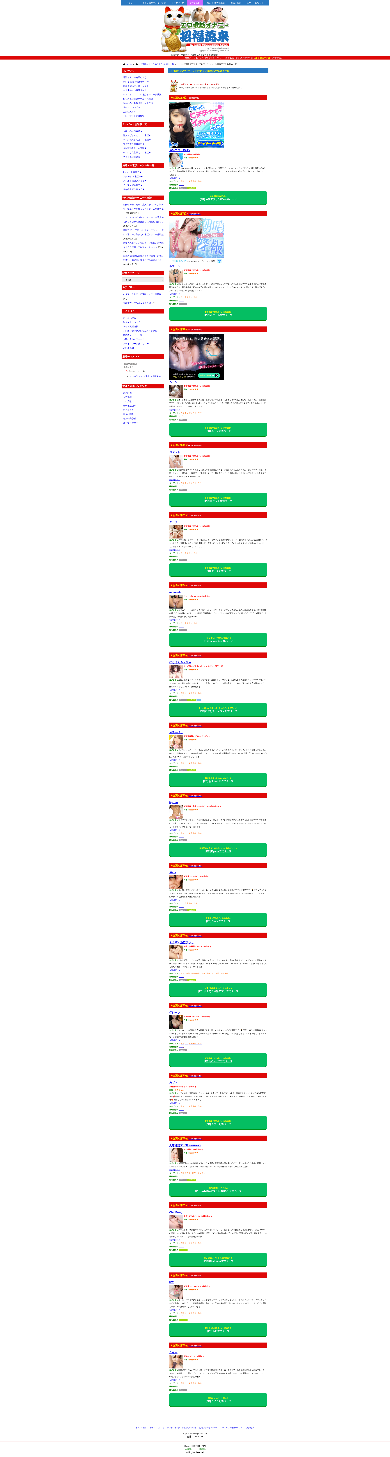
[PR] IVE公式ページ (218, 1329)
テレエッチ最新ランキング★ (152, 3)
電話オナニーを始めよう (135, 77)
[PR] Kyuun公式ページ (218, 850)
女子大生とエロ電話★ (133, 144)
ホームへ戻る (129, 318)
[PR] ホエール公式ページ (218, 313)
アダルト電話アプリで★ (135, 180)
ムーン (173, 382)
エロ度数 (127, 401)
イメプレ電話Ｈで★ (132, 185)
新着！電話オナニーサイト (136, 86)
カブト (173, 1082)
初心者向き (128, 410)
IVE (171, 1282)
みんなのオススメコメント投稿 (138, 103)
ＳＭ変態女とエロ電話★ (135, 148)
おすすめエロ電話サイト (135, 90)
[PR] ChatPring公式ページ (218, 1259)
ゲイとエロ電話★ (131, 157)
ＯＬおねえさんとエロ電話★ (137, 139)
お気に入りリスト (131, 111)
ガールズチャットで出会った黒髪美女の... (146, 376)
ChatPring (175, 1212)
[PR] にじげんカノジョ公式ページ (218, 709)
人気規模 (127, 397)
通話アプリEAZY (179, 150)
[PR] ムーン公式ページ (218, 429)
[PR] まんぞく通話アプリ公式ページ (218, 990)
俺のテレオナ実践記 (215, 3)
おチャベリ (176, 732)
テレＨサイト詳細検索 (133, 116)
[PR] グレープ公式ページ (218, 1060)
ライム (173, 1352)
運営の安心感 (129, 418)
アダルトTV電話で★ (133, 176)
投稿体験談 (235, 3)
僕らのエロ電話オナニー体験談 (138, 99)
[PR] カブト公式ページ (218, 1122)
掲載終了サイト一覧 (132, 335)
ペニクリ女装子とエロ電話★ (137, 152)
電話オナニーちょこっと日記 (137, 302)
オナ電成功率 (129, 405)
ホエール (174, 266)
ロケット (174, 452)
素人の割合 (128, 414)
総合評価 (127, 393)
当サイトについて (255, 3)
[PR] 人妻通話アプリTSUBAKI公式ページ (218, 1189)
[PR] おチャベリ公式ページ (218, 780)
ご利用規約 (128, 348)
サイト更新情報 (130, 326)
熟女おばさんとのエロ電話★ (137, 135)
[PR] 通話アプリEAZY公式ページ (218, 198)
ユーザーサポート (131, 423)
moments (175, 592)
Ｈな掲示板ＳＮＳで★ (133, 189)
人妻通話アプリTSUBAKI (185, 1145)
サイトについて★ (131, 107)
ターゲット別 (177, 3)
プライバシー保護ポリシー (136, 343)
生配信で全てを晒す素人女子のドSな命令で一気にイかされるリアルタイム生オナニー (143, 208)
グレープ (174, 1012)
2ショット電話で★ (132, 172)
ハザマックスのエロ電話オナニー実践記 (142, 94)
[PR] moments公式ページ (218, 639)
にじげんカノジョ (180, 662)
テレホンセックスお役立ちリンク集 (140, 331)
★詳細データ (174, 178)
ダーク (173, 522)
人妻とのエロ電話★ (132, 131)
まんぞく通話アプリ (181, 942)
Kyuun (173, 802)
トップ (129, 3)
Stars (172, 872)
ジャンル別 (195, 3)
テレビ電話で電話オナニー (136, 81)
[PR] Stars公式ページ (218, 919)
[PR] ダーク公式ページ (218, 569)
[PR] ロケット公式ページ (218, 499)
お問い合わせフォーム (133, 339)
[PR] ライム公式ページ (218, 1400)
